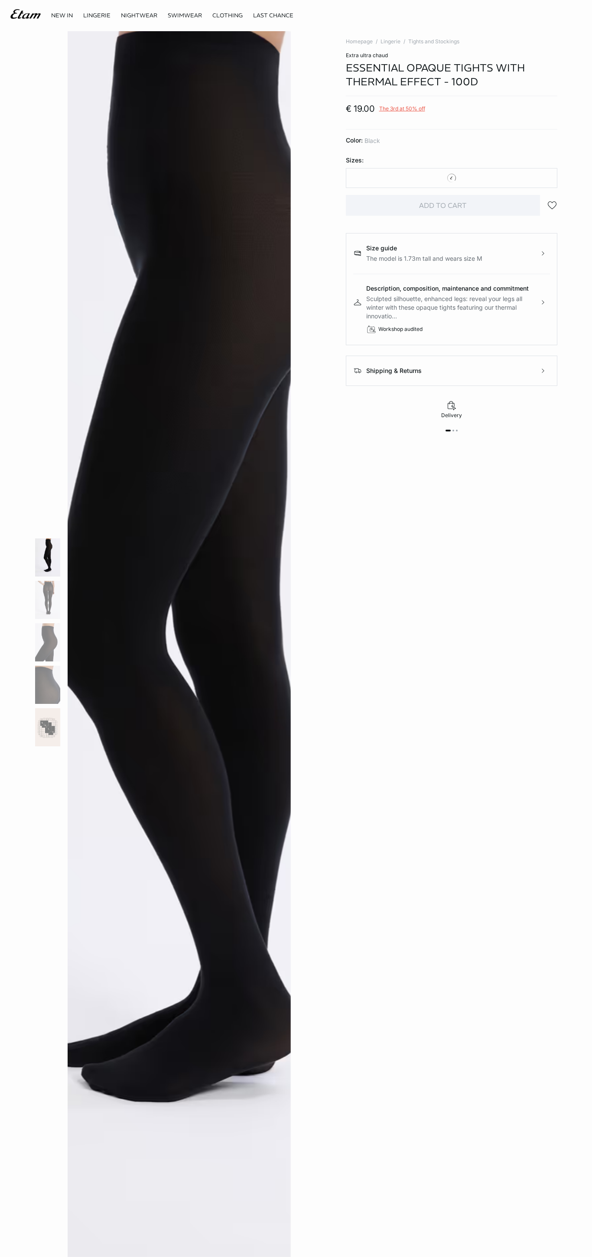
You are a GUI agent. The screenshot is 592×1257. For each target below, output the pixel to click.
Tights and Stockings (433, 41)
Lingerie (390, 41)
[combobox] (452, 178)
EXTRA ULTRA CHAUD (367, 55)
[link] (62, 15)
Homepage (359, 41)
